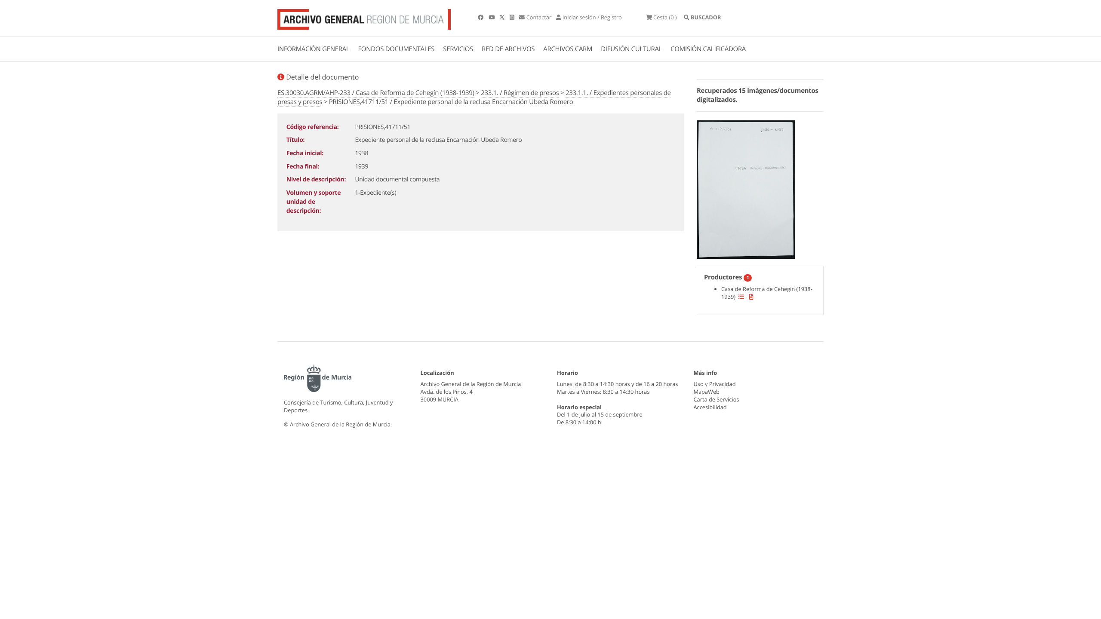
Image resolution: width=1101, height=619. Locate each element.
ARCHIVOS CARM (567, 49)
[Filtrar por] (741, 296)
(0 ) (665, 17)
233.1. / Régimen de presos (520, 93)
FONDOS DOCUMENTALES (396, 49)
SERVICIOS (458, 49)
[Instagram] (513, 17)
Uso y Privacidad (715, 384)
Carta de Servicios (716, 399)
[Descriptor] (751, 296)
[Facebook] (481, 17)
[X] (502, 17)
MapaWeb (707, 391)
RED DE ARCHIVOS (508, 49)
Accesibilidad (710, 407)
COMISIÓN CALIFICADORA (708, 49)
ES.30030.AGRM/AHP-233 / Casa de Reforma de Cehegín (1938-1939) (375, 93)
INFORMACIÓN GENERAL (313, 49)
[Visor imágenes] (746, 188)
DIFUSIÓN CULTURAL (631, 49)
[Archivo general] (364, 17)
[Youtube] (492, 17)
